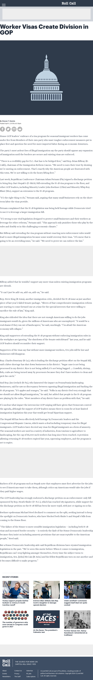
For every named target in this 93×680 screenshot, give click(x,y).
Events (4, 674)
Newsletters (6, 677)
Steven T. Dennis (8, 121)
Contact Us (18, 671)
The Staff (17, 677)
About (4, 671)
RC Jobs (28, 674)
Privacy (16, 674)
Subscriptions (30, 677)
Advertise (29, 671)
